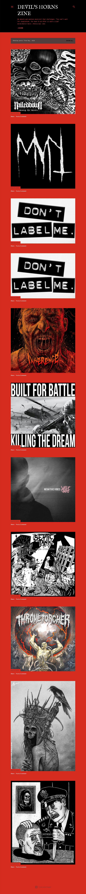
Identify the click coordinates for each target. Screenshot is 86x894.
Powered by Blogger (45, 887)
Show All (69, 40)
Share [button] (12, 116)
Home (20, 28)
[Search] (74, 6)
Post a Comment (21, 116)
